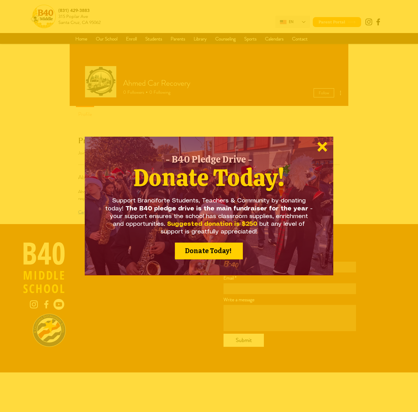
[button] (322, 147)
